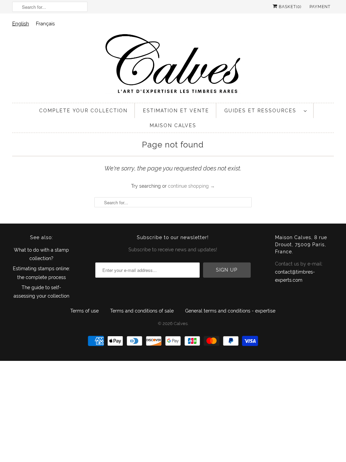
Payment (320, 6)
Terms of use (84, 311)
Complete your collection (83, 110)
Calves (181, 323)
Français (45, 23)
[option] (45, 23)
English (20, 23)
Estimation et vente (176, 110)
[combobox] (20, 23)
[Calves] (173, 64)
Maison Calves (173, 125)
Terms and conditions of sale (142, 311)
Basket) (289, 6)
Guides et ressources (262, 110)
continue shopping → (191, 186)
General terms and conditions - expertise (230, 311)
